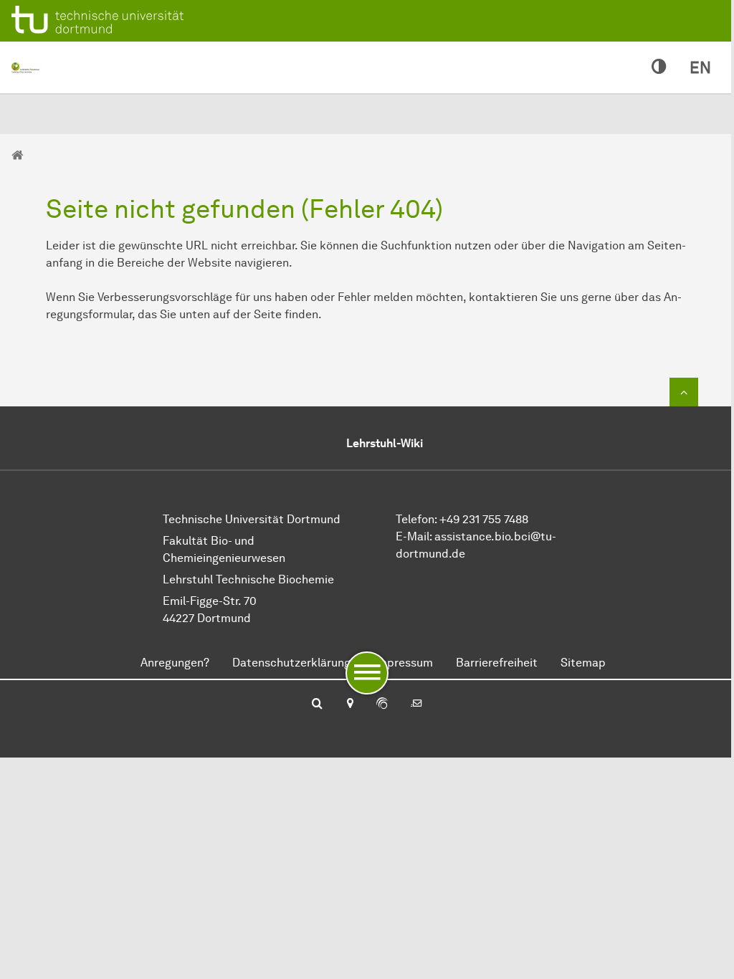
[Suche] (317, 704)
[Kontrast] (659, 67)
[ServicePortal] (382, 704)
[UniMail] (416, 704)
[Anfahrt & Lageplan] (349, 704)
